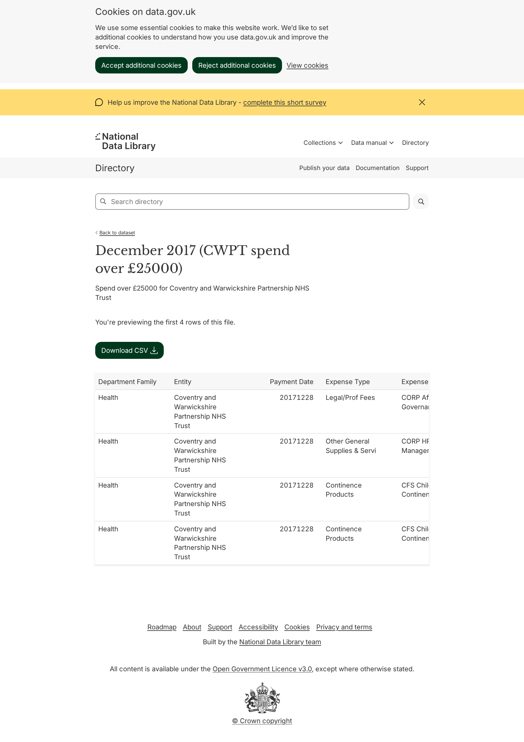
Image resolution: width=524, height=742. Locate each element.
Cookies (297, 627)
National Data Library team (280, 642)
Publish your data (324, 168)
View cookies (307, 65)
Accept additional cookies (141, 65)
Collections (320, 142)
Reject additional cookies (237, 65)
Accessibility (258, 627)
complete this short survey (284, 102)
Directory (415, 142)
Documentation (378, 168)
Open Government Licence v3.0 (262, 669)
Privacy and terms (344, 627)
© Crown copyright (262, 721)
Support (417, 168)
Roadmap (161, 627)
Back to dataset (117, 233)
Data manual (369, 142)
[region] (262, 469)
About (192, 627)
